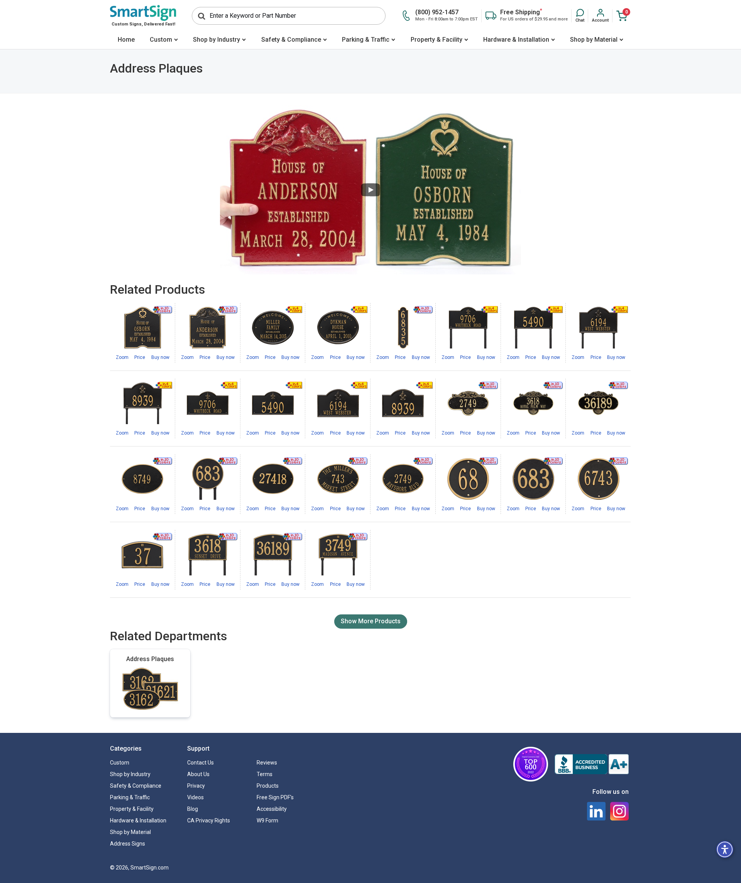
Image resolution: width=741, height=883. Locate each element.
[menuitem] (126, 40)
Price (139, 357)
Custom (161, 39)
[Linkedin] (596, 811)
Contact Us (200, 763)
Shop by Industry (216, 39)
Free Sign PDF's (275, 797)
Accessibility (272, 809)
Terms (264, 774)
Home (126, 39)
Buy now (160, 357)
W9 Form (267, 820)
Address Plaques (150, 659)
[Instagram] (619, 811)
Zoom (122, 357)
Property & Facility (436, 39)
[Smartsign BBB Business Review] (592, 764)
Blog (192, 809)
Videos (195, 797)
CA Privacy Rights (208, 820)
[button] (580, 16)
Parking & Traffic (365, 39)
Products (268, 786)
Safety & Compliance (291, 39)
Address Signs (127, 844)
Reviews (267, 763)
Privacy (196, 786)
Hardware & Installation (516, 39)
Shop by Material (594, 39)
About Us (198, 774)
